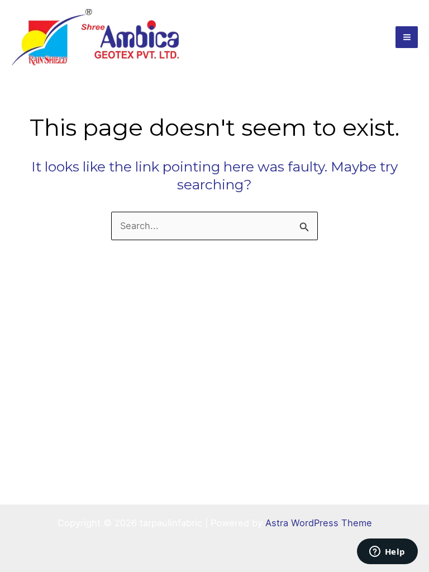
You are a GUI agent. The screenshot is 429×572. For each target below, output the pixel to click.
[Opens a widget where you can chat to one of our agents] (387, 552)
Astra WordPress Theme (318, 522)
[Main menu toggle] (406, 37)
